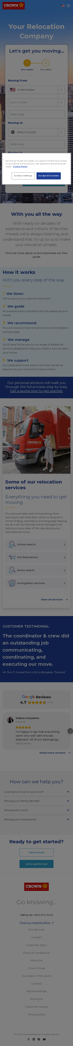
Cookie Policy (20, 166)
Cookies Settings (23, 175)
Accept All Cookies (48, 175)
